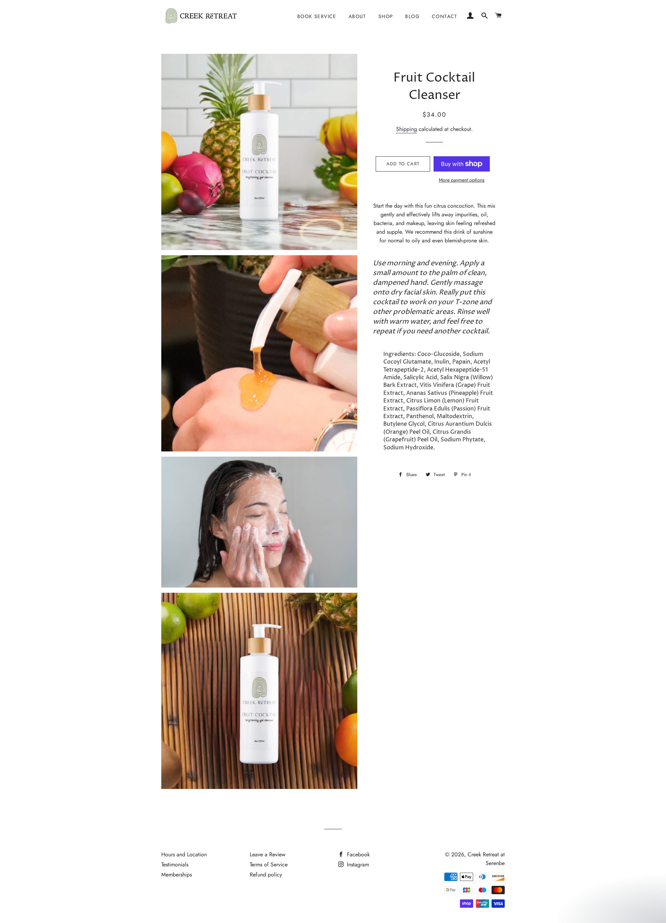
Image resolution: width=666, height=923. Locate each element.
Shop (385, 16)
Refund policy (266, 875)
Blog (412, 16)
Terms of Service (269, 864)
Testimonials (174, 864)
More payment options (462, 179)
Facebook (357, 854)
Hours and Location (184, 854)
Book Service (316, 16)
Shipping (406, 129)
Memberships (176, 875)
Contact (445, 16)
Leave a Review (267, 854)
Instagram (357, 864)
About (357, 16)
